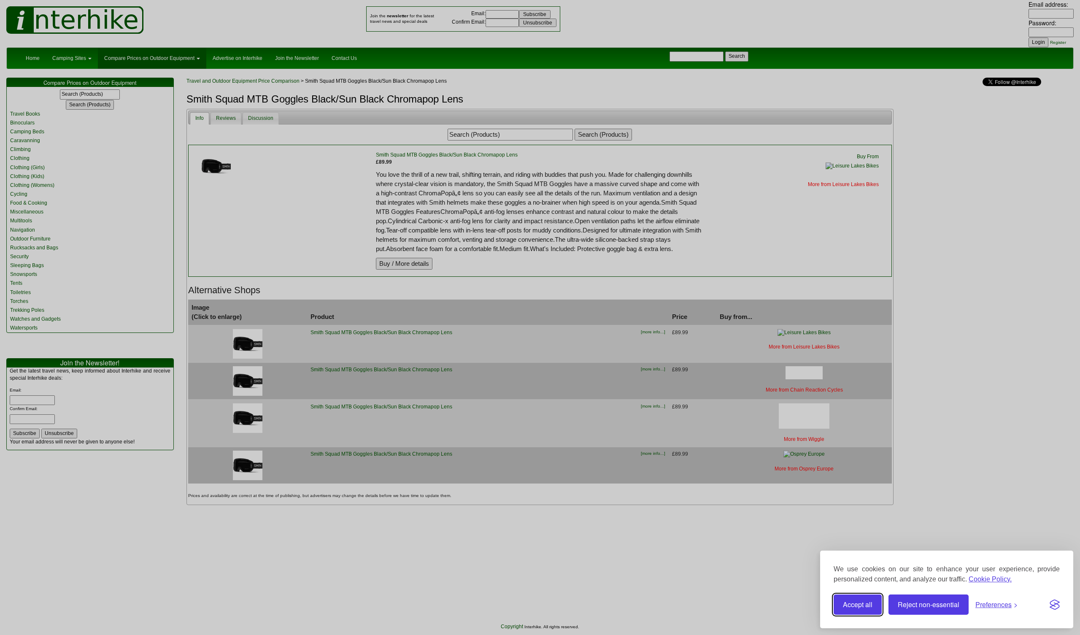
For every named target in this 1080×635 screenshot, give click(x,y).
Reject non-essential (928, 604)
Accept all (857, 604)
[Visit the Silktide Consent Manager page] (1055, 605)
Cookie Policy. (990, 579)
